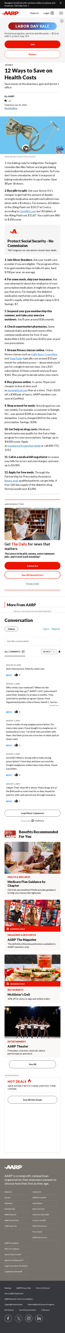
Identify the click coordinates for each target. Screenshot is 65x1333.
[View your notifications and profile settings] (59, 651)
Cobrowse (45, 1310)
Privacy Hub (32, 583)
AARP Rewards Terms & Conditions (19, 1299)
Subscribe (32, 565)
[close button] (62, 21)
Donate (7, 1197)
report (53, 675)
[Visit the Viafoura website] (37, 820)
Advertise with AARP (40, 1214)
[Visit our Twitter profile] (18, 1318)
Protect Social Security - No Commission (30, 243)
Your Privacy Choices (27, 1310)
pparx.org (11, 480)
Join (32, 44)
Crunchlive (51, 354)
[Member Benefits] (12, 834)
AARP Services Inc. (39, 1237)
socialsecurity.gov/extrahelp (24, 445)
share (43, 675)
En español (11, 108)
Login (46, 13)
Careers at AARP (39, 1220)
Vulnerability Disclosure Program (41, 1304)
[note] (32, 157)
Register (34, 13)
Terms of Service (43, 1288)
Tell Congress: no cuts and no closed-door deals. (32, 250)
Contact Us (36, 1192)
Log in (46, 628)
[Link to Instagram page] (29, 1318)
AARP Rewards (10, 1214)
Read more (54, 705)
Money (9, 65)
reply (9, 675)
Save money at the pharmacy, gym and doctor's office (32, 85)
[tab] (15, 652)
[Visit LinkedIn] (39, 1318)
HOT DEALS (17, 1081)
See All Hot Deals (32, 1099)
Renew (32, 54)
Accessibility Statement (14, 1293)
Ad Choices (9, 1310)
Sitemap (8, 1288)
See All (32, 1064)
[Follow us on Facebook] (8, 1318)
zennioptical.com (18, 390)
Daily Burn (37, 354)
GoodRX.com (28, 211)
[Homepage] (10, 13)
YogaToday (16, 358)
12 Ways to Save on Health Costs (28, 74)
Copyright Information (13, 1304)
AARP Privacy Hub (23, 1288)
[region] (32, 723)
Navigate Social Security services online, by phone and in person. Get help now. (30, 4)
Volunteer (9, 1203)
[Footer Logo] (32, 1167)
